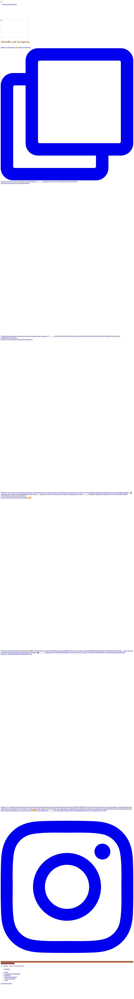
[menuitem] (68, 972)
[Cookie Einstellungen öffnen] (14, 997)
